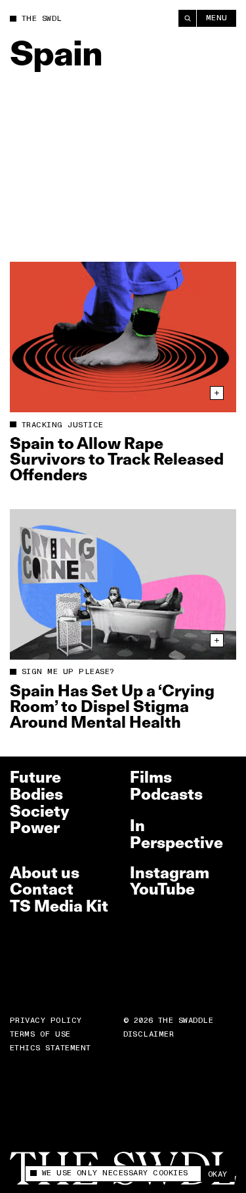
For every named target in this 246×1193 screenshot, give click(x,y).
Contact (41, 889)
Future (35, 777)
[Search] (187, 18)
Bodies (36, 794)
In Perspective (176, 834)
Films (151, 777)
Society (40, 811)
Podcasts (166, 794)
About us (44, 872)
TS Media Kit (59, 906)
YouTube (162, 889)
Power (35, 827)
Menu (217, 18)
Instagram (169, 872)
